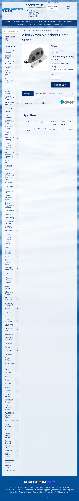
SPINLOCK (12, 112)
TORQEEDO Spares (12, 401)
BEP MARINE (12, 169)
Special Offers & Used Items (47, 21)
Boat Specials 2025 (28, 21)
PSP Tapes (12, 354)
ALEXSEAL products (12, 127)
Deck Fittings (12, 218)
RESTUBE (8, 373)
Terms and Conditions (25, 490)
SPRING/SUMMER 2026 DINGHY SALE (10, 40)
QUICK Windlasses (12, 116)
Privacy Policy (10, 490)
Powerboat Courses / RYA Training (29, 24)
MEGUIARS (9, 325)
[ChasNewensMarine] (13, 9)
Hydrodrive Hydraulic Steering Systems (12, 280)
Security (12, 391)
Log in (48, 2)
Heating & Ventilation (12, 269)
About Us (13, 487)
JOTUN (12, 308)
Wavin (12, 430)
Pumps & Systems (12, 359)
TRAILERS (12, 67)
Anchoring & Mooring (12, 139)
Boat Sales (16, 21)
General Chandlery (12, 252)
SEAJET (7, 387)
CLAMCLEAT (12, 210)
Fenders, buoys (12, 133)
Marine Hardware (12, 320)
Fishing (7, 234)
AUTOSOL (8, 166)
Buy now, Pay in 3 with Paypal (34, 11)
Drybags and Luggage (12, 222)
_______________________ (9, 87)
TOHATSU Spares (8, 395)
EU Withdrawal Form (62, 492)
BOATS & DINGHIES (12, 57)
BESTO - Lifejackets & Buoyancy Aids (12, 176)
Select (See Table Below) (59, 67)
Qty (52, 74)
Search (47, 487)
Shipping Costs (68, 490)
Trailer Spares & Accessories (12, 407)
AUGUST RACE (8, 161)
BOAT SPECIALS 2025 (8, 73)
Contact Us (58, 24)
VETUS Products (12, 92)
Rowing (7, 376)
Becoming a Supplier (42, 490)
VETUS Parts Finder (12, 98)
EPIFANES (12, 230)
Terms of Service (25, 492)
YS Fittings (12, 450)
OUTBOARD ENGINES (12, 62)
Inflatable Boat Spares (12, 298)
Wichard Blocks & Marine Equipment (12, 444)
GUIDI (12, 256)
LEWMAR (12, 312)
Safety (12, 380)
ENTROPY (8, 227)
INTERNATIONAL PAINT (9, 304)
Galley (12, 247)
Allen (54, 46)
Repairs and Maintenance (12, 364)
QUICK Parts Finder (12, 122)
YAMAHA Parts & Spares (8, 435)
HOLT (12, 273)
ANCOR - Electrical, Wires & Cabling (12, 146)
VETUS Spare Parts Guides (12, 103)
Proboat (12, 351)
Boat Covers (48, 24)
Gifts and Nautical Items (12, 262)
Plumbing (12, 347)
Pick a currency (52, 6)
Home (8, 21)
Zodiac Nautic (12, 455)
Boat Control (12, 186)
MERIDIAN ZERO (12, 330)
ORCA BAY (12, 343)
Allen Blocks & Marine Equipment (12, 155)
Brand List (13, 492)
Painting (12, 369)
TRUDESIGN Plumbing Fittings (9, 415)
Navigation (12, 334)
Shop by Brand (8, 466)
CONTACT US (10, 471)
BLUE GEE (8, 182)
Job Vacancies (56, 490)
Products (31, 30)
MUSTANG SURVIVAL (12, 339)
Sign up (55, 2)
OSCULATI (12, 108)
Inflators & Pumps (9, 293)
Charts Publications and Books (12, 205)
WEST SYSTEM (12, 425)
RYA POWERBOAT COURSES (9, 80)
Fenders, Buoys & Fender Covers (12, 241)
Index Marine (7, 287)
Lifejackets (12, 316)
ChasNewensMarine (39, 497)
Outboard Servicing (66, 21)
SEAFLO (12, 383)
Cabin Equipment (9, 191)
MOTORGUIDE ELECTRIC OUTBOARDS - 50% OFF (10, 49)
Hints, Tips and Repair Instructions (30, 487)
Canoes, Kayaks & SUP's (12, 197)
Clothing (12, 214)
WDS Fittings (12, 420)
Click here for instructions (34, 15)
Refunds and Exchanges (60, 487)
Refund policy (38, 492)
